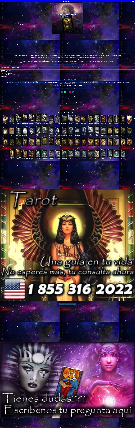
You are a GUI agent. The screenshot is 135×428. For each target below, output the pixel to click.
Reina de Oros (57, 146)
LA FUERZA (77, 123)
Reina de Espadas (96, 135)
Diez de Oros (38, 146)
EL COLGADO (84, 123)
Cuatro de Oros (129, 135)
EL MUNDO (12, 135)
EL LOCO (5, 123)
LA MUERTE (90, 123)
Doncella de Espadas (84, 135)
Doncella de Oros (45, 146)
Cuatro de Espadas (38, 135)
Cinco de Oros (5, 146)
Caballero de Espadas (90, 135)
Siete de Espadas (57, 135)
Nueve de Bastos (123, 146)
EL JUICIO (5, 135)
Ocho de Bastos (116, 146)
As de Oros (110, 135)
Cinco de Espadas (44, 135)
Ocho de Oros (25, 146)
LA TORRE (110, 123)
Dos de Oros (116, 135)
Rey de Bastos (31, 158)
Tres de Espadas (31, 135)
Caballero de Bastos (18, 158)
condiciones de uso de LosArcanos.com (81, 422)
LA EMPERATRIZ (25, 123)
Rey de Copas (123, 158)
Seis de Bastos (103, 146)
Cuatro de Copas (57, 158)
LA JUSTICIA (57, 123)
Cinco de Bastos (97, 146)
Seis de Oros (12, 146)
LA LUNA (123, 123)
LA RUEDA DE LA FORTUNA (71, 123)
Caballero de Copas (110, 158)
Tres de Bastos (83, 146)
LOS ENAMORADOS (45, 123)
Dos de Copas (44, 158)
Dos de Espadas (25, 135)
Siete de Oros (18, 146)
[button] (67, 24)
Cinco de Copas (64, 158)
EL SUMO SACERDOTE (38, 123)
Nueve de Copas (90, 158)
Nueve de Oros (31, 146)
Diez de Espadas (77, 135)
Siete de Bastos (110, 146)
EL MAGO (12, 123)
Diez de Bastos (129, 146)
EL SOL (129, 123)
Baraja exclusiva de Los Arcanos (67, 113)
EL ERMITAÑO (64, 123)
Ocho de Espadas (64, 135)
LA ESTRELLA (116, 123)
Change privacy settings (67, 425)
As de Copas (38, 158)
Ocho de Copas (83, 158)
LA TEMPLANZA (97, 123)
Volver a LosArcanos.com (67, 304)
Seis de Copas (70, 158)
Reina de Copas (116, 158)
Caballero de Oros (51, 146)
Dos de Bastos (77, 146)
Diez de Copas (96, 158)
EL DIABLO (103, 123)
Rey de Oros (64, 146)
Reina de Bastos (25, 158)
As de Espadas (18, 135)
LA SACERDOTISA (19, 123)
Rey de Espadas (103, 135)
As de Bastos (71, 146)
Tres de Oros (123, 135)
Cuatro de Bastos (90, 146)
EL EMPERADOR (31, 123)
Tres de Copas (51, 158)
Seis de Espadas (51, 135)
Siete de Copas (77, 158)
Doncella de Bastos (12, 158)
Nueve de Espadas (70, 135)
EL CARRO (51, 123)
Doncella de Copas (103, 158)
